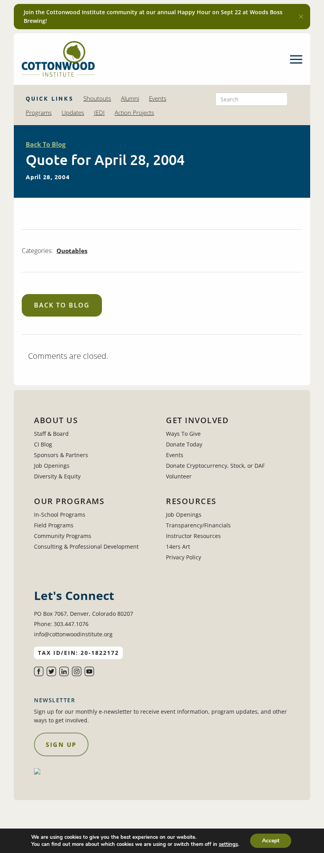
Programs (39, 112)
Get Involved (197, 420)
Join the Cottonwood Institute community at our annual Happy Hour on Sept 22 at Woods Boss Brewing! (153, 16)
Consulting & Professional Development (86, 546)
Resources (191, 501)
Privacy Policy (183, 557)
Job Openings (52, 465)
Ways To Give (183, 433)
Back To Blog (46, 144)
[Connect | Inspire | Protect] (58, 59)
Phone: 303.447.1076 (61, 624)
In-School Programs (59, 514)
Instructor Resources (193, 536)
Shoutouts (97, 98)
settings (228, 844)
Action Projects (134, 112)
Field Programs (53, 525)
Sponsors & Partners (61, 455)
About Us (56, 420)
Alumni (130, 98)
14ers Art (178, 546)
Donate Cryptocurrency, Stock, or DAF (215, 465)
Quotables (72, 251)
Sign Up (61, 744)
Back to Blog (62, 305)
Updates (73, 112)
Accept (270, 840)
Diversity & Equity (57, 476)
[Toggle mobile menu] (296, 59)
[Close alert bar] (301, 16)
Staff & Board (51, 433)
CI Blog (43, 444)
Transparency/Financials (198, 525)
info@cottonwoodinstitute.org (73, 634)
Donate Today (184, 444)
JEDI (99, 112)
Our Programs (69, 501)
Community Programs (62, 536)
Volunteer (179, 476)
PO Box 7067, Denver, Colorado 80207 (83, 613)
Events (157, 98)
